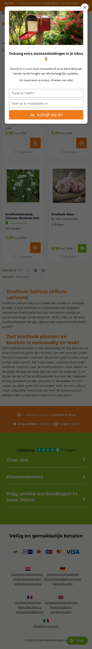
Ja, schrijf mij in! (46, 114)
